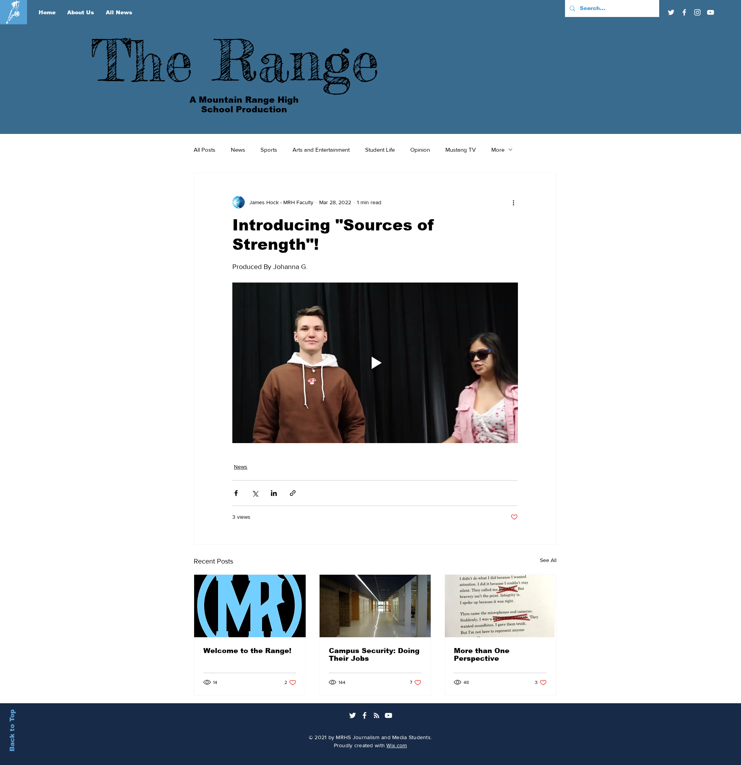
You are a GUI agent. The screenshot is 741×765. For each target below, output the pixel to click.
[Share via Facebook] (236, 493)
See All (548, 560)
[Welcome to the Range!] (250, 606)
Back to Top (12, 730)
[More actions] (513, 202)
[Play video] (375, 363)
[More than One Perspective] (500, 606)
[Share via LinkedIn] (273, 493)
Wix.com (396, 745)
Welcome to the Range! (247, 651)
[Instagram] (697, 12)
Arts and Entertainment (321, 149)
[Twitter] (671, 12)
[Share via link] (292, 493)
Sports (269, 149)
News (238, 149)
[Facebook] (684, 12)
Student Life (380, 149)
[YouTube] (710, 12)
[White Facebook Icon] (364, 715)
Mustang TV (460, 149)
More (497, 149)
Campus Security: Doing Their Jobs (374, 654)
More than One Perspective (481, 654)
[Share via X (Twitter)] (255, 493)
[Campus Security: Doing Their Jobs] (375, 606)
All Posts (204, 149)
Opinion (420, 149)
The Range (235, 60)
